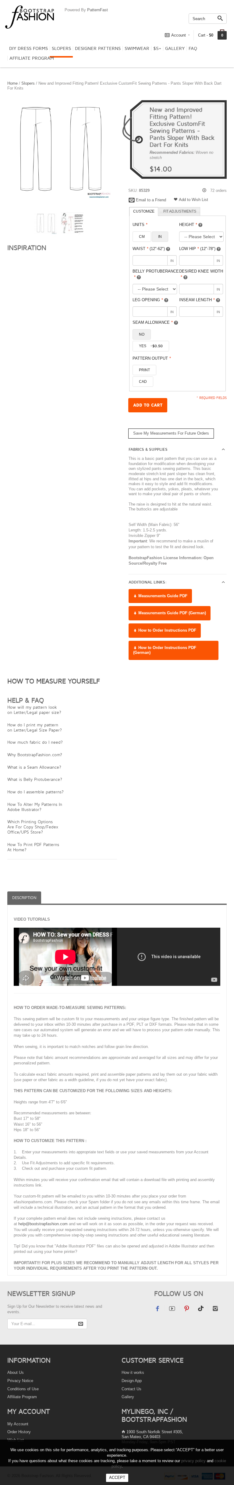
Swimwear (137, 48)
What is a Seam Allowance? (34, 767)
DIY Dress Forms (28, 48)
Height (188, 224)
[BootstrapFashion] (29, 16)
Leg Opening (148, 300)
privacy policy (193, 1461)
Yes (151, 346)
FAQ (193, 48)
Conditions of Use (23, 1389)
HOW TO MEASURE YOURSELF (53, 681)
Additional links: (148, 582)
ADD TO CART (147, 405)
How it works (133, 1372)
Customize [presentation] (143, 211)
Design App (132, 1380)
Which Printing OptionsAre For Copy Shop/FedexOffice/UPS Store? (32, 826)
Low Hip (197, 248)
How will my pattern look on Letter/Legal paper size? (34, 709)
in (160, 237)
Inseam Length (197, 300)
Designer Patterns (98, 48)
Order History (19, 1432)
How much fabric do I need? (35, 742)
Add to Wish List (193, 199)
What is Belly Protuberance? (34, 779)
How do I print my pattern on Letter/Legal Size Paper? (34, 727)
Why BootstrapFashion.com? (34, 754)
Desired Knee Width (201, 274)
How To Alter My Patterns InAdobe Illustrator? (34, 807)
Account (178, 35)
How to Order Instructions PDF (166, 630)
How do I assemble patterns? (35, 791)
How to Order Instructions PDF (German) (164, 650)
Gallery (175, 48)
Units (140, 224)
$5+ (157, 48)
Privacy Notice (20, 1380)
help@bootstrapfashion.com (43, 1224)
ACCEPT (117, 1477)
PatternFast (97, 10)
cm (142, 237)
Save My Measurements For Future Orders (171, 433)
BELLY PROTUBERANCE (156, 274)
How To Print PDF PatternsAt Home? (33, 847)
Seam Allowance (153, 322)
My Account (17, 1424)
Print (144, 370)
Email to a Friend (151, 200)
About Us (15, 1372)
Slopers (61, 48)
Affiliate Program (31, 58)
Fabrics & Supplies (148, 449)
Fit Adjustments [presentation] (179, 211)
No (141, 334)
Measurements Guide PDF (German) (171, 613)
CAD (143, 381)
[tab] (143, 211)
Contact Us (131, 1389)
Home (12, 83)
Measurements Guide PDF (162, 596)
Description (24, 897)
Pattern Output (152, 358)
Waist (149, 248)
